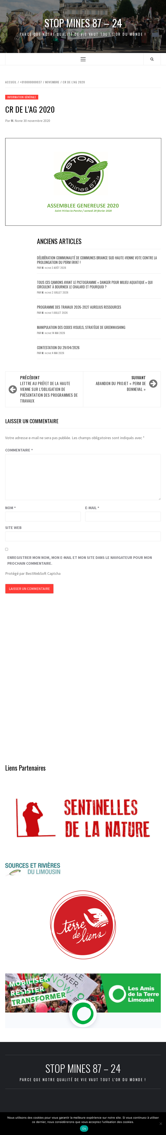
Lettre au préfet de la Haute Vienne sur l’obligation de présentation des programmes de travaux (49, 389)
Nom (10, 507)
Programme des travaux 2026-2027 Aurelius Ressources (79, 307)
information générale (21, 97)
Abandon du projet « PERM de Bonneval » (121, 383)
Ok (84, 1128)
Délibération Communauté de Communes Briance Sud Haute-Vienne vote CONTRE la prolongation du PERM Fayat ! (97, 260)
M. (13, 120)
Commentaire (19, 450)
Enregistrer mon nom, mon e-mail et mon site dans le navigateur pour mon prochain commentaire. (79, 560)
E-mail (92, 507)
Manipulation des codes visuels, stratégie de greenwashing (81, 327)
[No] (160, 1123)
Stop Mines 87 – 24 (83, 23)
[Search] (152, 59)
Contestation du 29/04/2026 (58, 347)
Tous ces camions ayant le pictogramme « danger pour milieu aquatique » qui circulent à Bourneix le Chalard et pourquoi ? (95, 284)
